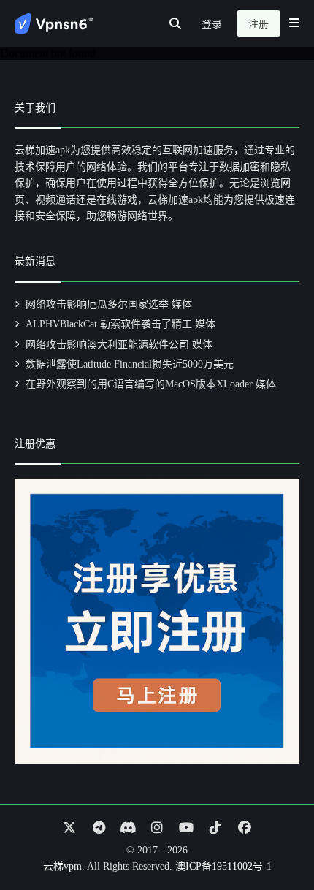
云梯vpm (62, 866)
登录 (212, 24)
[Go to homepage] (54, 23)
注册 (258, 24)
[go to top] (275, 837)
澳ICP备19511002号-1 (223, 866)
